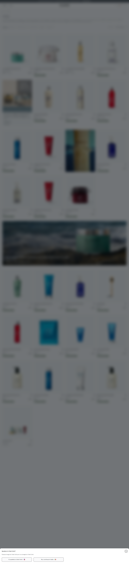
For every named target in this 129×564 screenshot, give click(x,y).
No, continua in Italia (47, 559)
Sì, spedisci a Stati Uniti (15, 559)
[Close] (126, 551)
